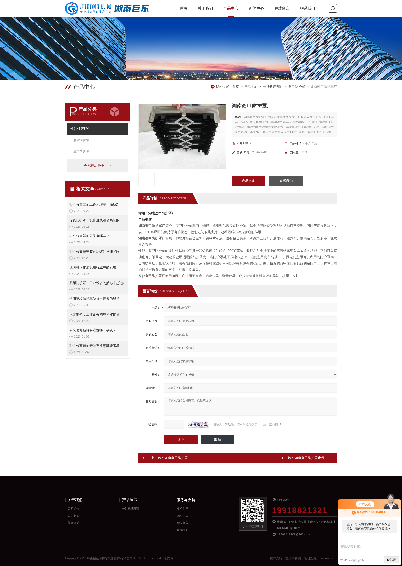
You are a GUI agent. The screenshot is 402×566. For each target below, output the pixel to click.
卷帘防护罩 (81, 140)
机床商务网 (293, 558)
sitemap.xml (328, 558)
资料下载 (182, 515)
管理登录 (310, 558)
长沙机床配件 (273, 87)
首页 (183, 8)
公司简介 (73, 508)
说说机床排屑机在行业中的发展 (92, 267)
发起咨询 (392, 559)
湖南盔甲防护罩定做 (309, 458)
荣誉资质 (73, 523)
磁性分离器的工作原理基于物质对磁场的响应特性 (97, 204)
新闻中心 (256, 8)
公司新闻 (73, 515)
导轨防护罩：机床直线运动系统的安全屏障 (97, 220)
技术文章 (182, 508)
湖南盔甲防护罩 (176, 458)
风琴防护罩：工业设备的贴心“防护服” (97, 283)
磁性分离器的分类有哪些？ (89, 236)
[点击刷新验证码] (198, 424)
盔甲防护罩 (296, 87)
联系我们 (307, 8)
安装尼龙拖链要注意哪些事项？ (92, 330)
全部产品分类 (94, 165)
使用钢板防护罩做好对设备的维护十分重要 (97, 298)
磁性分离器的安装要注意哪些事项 (94, 346)
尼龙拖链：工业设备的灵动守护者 (94, 314)
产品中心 (230, 8)
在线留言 (282, 8)
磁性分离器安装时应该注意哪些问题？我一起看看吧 (97, 251)
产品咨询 (248, 181)
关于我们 (205, 8)
